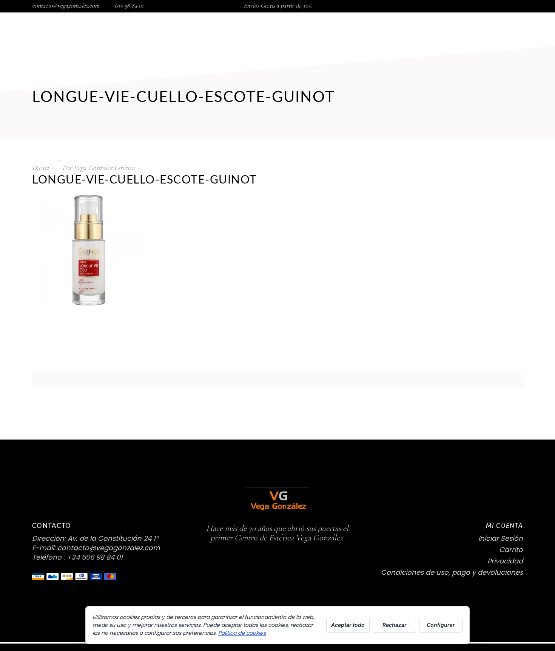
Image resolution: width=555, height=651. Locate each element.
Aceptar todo (348, 625)
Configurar (441, 625)
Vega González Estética (104, 168)
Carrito (511, 549)
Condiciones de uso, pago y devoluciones (452, 572)
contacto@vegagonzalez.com (65, 5)
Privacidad (505, 561)
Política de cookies (242, 633)
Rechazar (394, 625)
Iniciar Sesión (500, 538)
